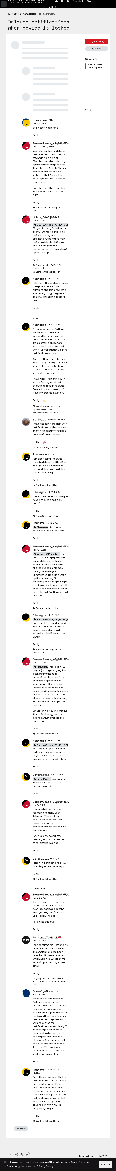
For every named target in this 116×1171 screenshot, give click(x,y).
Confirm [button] (105, 1164)
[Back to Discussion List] (4, 4)
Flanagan (42, 527)
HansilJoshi (43, 779)
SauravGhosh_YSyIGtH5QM (53, 224)
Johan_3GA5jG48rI (48, 554)
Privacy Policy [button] (45, 1166)
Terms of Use (86, 1156)
